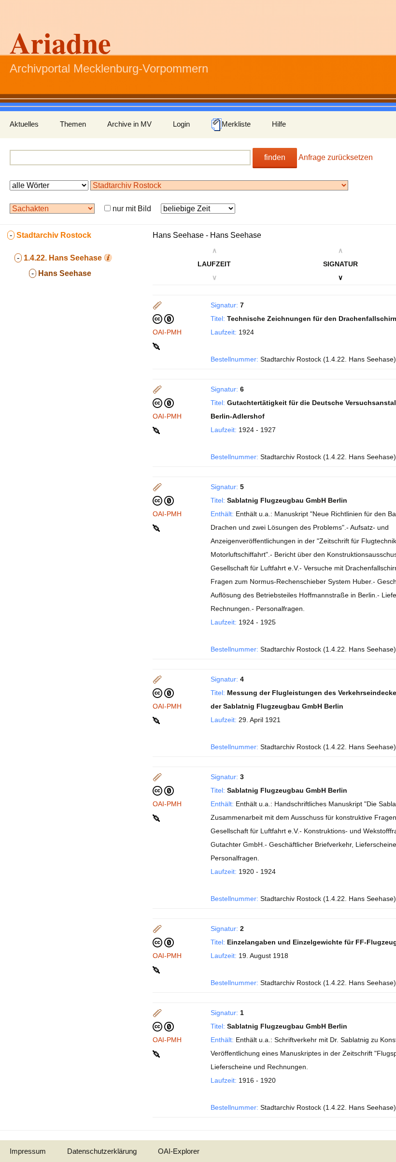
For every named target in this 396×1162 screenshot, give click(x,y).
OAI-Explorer (178, 1151)
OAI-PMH (167, 332)
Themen (73, 124)
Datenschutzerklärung (102, 1151)
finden (274, 157)
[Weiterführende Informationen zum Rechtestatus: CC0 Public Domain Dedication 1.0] (163, 318)
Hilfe (279, 124)
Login (181, 124)
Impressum (28, 1151)
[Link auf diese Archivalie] (157, 345)
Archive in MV (129, 124)
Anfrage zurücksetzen (335, 157)
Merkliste (236, 124)
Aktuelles (24, 124)
